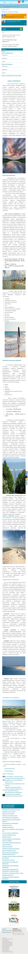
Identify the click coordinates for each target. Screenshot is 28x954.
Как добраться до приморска (10, 817)
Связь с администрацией (7, 930)
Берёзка (14, 914)
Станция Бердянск (8, 771)
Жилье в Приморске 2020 (9, 850)
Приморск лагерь (7, 825)
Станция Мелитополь (9, 768)
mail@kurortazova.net (18, 931)
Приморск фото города (8, 811)
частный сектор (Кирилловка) (7, 943)
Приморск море (6, 837)
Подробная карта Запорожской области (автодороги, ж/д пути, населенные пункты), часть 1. (15, 780)
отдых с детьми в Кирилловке (7, 944)
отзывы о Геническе (5, 948)
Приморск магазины (8, 827)
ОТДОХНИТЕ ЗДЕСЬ (14, 882)
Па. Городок (14, 900)
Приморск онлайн (7, 846)
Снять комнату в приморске (10, 823)
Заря (14, 885)
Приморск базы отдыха (13, 21)
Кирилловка (4, 937)
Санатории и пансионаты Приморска (12, 360)
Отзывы (4, 28)
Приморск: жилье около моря (10, 848)
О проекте (4, 928)
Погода (4, 49)
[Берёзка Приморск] (14, 920)
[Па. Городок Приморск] (14, 907)
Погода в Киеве (17, 75)
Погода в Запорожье (6, 75)
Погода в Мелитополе (7, 53)
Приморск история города (9, 815)
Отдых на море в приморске (10, 833)
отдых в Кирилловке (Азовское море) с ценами (7, 939)
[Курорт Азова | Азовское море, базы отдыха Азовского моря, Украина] (14, 4)
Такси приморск (6, 844)
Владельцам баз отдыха (6, 932)
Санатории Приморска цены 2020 (11, 842)
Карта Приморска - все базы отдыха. (14, 776)
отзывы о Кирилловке (6, 940)
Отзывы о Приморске (8, 516)
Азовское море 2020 (7, 875)
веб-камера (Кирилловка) (6, 945)
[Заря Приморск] (14, 893)
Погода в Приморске (6, 64)
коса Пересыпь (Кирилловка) (7, 941)
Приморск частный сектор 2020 (11, 809)
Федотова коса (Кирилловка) (7, 942)
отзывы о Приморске (6, 946)
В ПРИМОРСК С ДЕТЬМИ (8, 860)
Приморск (9, 14)
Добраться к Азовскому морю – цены (12, 873)
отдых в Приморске (5, 947)
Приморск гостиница (8, 813)
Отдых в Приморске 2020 (9, 835)
